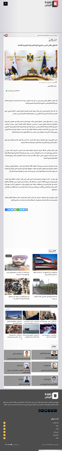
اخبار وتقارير (56, 423)
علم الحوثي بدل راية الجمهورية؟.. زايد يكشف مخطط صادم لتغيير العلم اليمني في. (45, 274)
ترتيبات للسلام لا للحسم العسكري (49, 370)
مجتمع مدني (56, 435)
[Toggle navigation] (5, 4)
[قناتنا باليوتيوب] (45, 410)
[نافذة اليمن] (51, 3)
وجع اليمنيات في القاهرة (24, 384)
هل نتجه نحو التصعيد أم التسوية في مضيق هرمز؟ (18, 359)
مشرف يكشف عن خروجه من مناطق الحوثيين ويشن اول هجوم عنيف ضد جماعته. (17, 274)
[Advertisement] (31, 20)
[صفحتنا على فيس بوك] (49, 410)
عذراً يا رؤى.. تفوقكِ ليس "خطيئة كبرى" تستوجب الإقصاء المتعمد (18, 371)
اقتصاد (57, 438)
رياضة (57, 426)
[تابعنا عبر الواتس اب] (52, 410)
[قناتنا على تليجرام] (42, 410)
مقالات (53, 346)
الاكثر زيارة (52, 251)
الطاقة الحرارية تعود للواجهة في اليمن (48, 384)
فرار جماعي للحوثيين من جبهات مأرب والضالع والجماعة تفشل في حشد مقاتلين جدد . (19, 298)
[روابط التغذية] (55, 410)
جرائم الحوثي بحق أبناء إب (51, 358)
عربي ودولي (56, 432)
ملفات (57, 429)
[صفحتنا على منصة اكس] (40, 410)
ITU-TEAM (8, 444)
